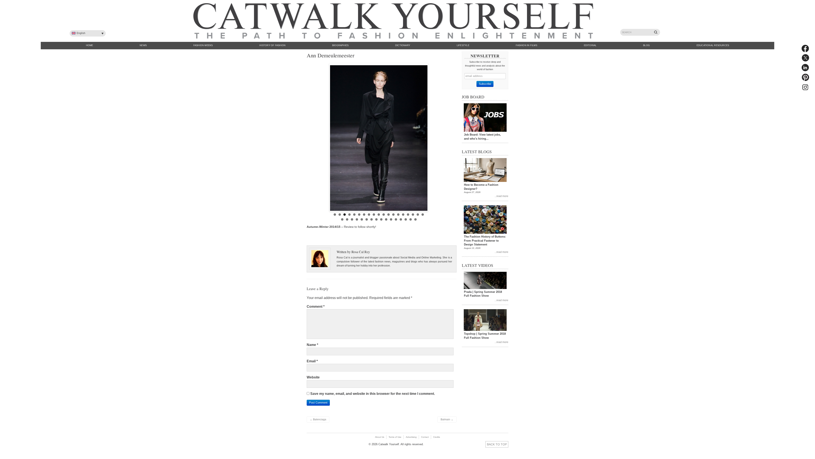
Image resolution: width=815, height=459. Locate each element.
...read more (501, 196)
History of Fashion (272, 45)
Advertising (411, 437)
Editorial (590, 45)
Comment (316, 306)
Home (89, 45)
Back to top (497, 444)
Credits (436, 437)
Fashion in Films (526, 45)
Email (312, 361)
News (143, 45)
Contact (425, 437)
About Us (379, 437)
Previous (325, 136)
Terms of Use (395, 437)
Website (313, 377)
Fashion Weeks (203, 45)
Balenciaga (318, 419)
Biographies (340, 45)
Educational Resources (713, 45)
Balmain (447, 419)
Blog (646, 45)
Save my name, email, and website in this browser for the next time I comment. (372, 393)
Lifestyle (463, 45)
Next (432, 136)
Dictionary (402, 45)
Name (312, 345)
